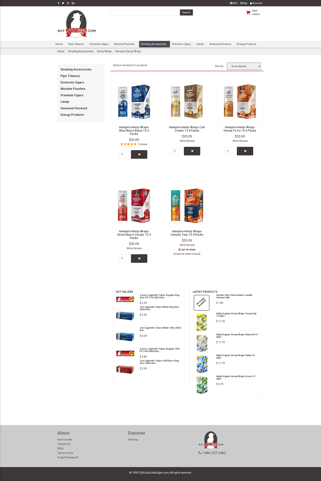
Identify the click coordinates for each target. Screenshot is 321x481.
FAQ (235, 3)
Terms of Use (65, 452)
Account (257, 3)
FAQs (60, 448)
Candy (200, 44)
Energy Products (246, 44)
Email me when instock (187, 253)
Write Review (187, 140)
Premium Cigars (181, 44)
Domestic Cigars (99, 44)
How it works (64, 439)
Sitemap (133, 439)
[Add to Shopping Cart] (139, 154)
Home (59, 44)
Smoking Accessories (153, 44)
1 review (142, 144)
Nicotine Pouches (124, 44)
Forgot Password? (68, 457)
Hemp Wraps (104, 51)
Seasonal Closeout (220, 44)
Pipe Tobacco (76, 44)
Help (244, 3)
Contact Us (63, 444)
